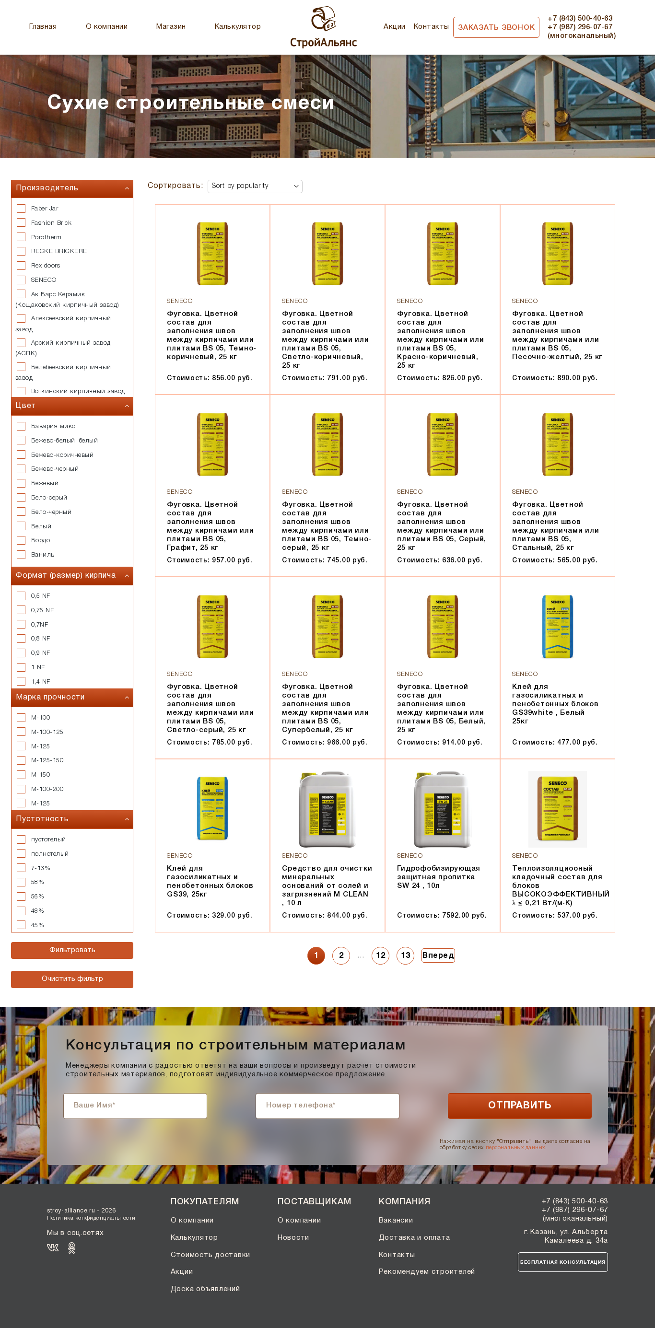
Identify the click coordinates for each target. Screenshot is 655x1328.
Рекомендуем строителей (427, 1272)
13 (405, 956)
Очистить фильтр (72, 979)
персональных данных (515, 1147)
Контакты (431, 26)
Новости (293, 1238)
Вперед (438, 956)
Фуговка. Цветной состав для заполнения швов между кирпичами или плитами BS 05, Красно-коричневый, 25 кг (440, 340)
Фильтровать (72, 950)
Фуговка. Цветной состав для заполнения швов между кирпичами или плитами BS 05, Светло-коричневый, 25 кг (325, 340)
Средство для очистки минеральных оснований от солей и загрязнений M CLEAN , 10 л (327, 886)
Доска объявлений (205, 1289)
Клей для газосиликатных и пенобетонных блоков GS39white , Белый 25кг (555, 704)
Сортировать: (175, 186)
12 (380, 956)
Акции (394, 26)
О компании (107, 26)
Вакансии (396, 1220)
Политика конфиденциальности (91, 1218)
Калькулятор (238, 26)
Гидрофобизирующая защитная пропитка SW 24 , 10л (438, 877)
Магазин (171, 26)
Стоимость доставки (211, 1255)
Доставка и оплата (414, 1238)
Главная (43, 26)
